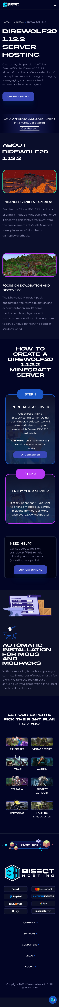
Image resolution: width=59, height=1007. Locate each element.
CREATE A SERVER (18, 96)
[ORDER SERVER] (30, 463)
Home (6, 21)
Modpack (18, 21)
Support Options (30, 569)
